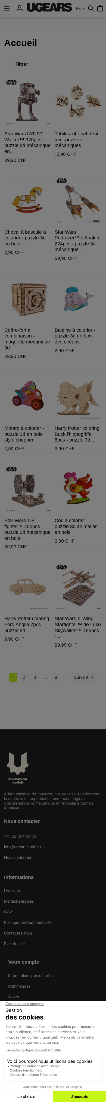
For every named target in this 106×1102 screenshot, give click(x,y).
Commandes (19, 986)
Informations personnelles (31, 975)
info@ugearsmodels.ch (24, 846)
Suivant (84, 677)
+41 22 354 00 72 (20, 836)
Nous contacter (18, 857)
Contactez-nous (18, 933)
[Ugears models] (49, 7)
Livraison (12, 890)
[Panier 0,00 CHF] (100, 8)
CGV (8, 911)
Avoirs (13, 996)
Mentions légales (19, 901)
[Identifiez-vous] (19, 8)
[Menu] (7, 8)
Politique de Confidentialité (28, 922)
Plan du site (14, 943)
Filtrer (21, 64)
